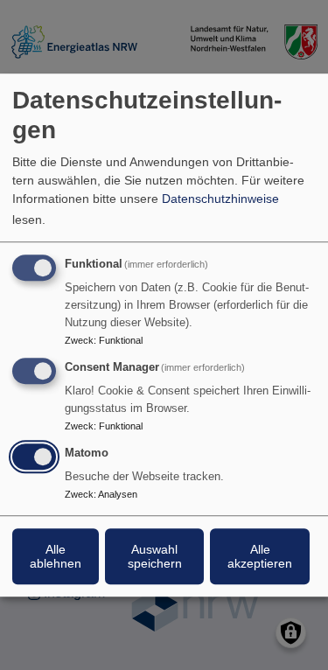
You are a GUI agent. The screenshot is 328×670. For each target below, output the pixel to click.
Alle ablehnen (55, 556)
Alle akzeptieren (259, 556)
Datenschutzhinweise (220, 199)
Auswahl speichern (155, 556)
